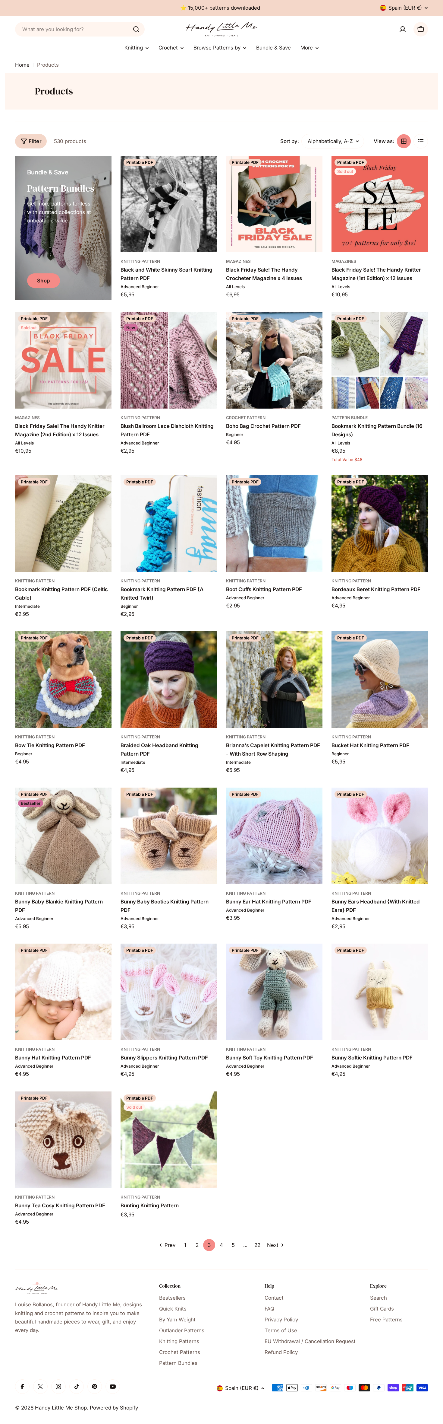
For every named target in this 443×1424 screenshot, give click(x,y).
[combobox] (80, 29)
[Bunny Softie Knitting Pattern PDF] (379, 992)
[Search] (136, 29)
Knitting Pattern (140, 261)
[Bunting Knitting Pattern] (169, 1139)
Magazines (238, 261)
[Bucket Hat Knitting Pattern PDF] (379, 679)
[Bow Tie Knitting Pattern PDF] (63, 679)
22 (257, 1245)
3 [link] (209, 1245)
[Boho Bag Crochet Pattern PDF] (274, 360)
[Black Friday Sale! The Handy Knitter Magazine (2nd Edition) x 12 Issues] (63, 360)
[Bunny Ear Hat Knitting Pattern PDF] (274, 836)
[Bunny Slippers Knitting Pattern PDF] (169, 992)
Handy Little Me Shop (61, 1408)
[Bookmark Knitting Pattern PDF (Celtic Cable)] (63, 523)
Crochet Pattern (245, 417)
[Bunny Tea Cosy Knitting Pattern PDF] (63, 1139)
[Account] (402, 29)
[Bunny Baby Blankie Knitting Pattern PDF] (63, 836)
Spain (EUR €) (405, 8)
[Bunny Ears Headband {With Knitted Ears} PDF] (379, 836)
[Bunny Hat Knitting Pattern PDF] (63, 992)
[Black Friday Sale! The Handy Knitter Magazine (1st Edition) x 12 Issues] (379, 204)
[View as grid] (404, 141)
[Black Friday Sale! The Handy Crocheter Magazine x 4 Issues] (274, 204)
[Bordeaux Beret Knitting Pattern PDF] (379, 523)
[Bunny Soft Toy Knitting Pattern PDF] (274, 992)
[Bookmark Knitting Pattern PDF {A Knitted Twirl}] (169, 523)
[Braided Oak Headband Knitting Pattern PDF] (169, 679)
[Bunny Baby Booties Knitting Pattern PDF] (169, 836)
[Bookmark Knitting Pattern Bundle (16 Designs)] (379, 360)
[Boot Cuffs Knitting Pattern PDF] (274, 523)
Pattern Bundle (349, 417)
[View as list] (420, 141)
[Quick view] (208, 169)
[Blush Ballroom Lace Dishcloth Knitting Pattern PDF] (169, 360)
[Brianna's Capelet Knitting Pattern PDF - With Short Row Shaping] (274, 679)
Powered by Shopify (114, 1408)
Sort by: (289, 141)
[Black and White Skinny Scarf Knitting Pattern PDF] (169, 204)
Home (22, 65)
